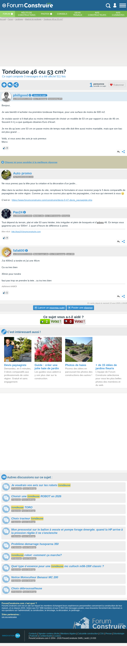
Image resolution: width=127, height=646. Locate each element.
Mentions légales (68, 633)
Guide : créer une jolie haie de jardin (47, 367)
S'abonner (118, 85)
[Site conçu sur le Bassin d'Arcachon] (11, 636)
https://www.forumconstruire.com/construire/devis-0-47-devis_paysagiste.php (52, 200)
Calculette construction (88, 633)
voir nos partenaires (9, 617)
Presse (109, 633)
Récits (26, 14)
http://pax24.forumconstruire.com (26, 231)
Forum (6, 14)
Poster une (82, 307)
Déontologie (118, 633)
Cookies (57, 636)
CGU (102, 633)
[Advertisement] (63, 431)
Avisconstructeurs (97, 14)
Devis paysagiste (15, 365)
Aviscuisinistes (118, 14)
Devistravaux (77, 14)
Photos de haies (75, 365)
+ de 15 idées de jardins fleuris (106, 367)
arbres (100, 222)
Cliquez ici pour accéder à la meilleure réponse (31, 162)
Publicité (34, 636)
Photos (45, 14)
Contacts (33, 633)
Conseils (62, 14)
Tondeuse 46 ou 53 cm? (34, 71)
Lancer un (50, 307)
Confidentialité (45, 636)
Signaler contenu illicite (48, 633)
